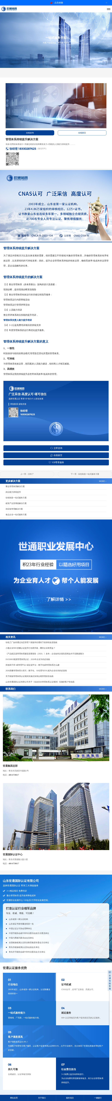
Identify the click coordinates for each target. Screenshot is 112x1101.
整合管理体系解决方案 (15, 486)
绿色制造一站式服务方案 (16, 498)
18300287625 (27, 148)
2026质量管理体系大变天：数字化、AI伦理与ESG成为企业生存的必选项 (36, 671)
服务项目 (70, 1098)
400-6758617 (14, 775)
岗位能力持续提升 (13, 492)
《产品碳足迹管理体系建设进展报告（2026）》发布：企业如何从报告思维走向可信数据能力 (45, 654)
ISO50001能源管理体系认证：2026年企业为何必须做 (28, 659)
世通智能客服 (110, 982)
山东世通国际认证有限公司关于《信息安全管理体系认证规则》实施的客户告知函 (40, 682)
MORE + (102, 689)
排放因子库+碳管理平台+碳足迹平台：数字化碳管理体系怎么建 (32, 665)
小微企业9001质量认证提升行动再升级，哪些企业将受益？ (30, 648)
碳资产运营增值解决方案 (16, 503)
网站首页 (14, 1098)
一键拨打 (98, 1098)
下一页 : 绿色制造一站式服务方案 (85, 474)
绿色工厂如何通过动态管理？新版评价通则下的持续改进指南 (31, 642)
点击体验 (58, 3)
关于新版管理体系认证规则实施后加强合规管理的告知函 (29, 676)
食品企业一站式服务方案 (16, 515)
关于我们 (42, 1098)
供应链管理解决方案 (14, 509)
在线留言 (82, 133)
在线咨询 (30, 133)
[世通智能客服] (110, 972)
